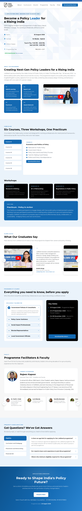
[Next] (78, 260)
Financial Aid (10, 453)
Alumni (35, 5)
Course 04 (9, 157)
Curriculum (27, 5)
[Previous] (4, 260)
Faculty (52, 5)
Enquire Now (41, 494)
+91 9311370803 (61, 500)
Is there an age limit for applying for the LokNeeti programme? (52, 438)
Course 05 (9, 163)
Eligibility (8, 438)
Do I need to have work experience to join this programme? (51, 451)
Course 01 (9, 142)
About (19, 5)
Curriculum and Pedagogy (14, 443)
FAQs (58, 5)
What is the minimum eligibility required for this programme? (51, 457)
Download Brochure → (62, 336)
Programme (44, 5)
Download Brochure (70, 5)
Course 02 (9, 147)
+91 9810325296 (51, 500)
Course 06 (9, 168)
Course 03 (9, 152)
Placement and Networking (14, 448)
